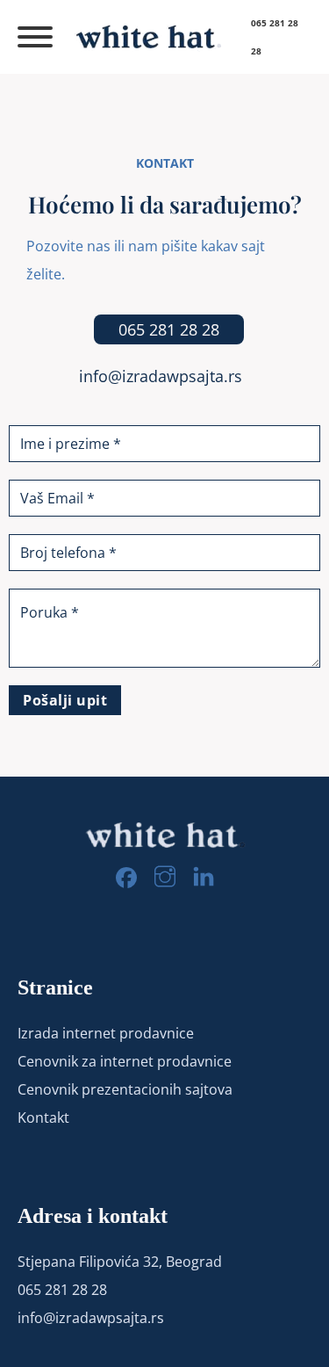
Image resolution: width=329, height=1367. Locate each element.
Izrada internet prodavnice (106, 1033)
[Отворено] (32, 36)
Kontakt (43, 1117)
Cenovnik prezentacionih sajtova (125, 1089)
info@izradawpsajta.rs (160, 376)
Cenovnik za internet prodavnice (125, 1061)
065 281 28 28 (168, 329)
